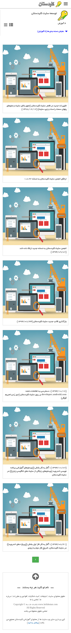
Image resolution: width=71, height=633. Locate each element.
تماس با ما (34, 600)
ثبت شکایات (33, 596)
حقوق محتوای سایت (56, 596)
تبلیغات (43, 596)
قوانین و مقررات (20, 596)
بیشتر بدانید (33, 623)
